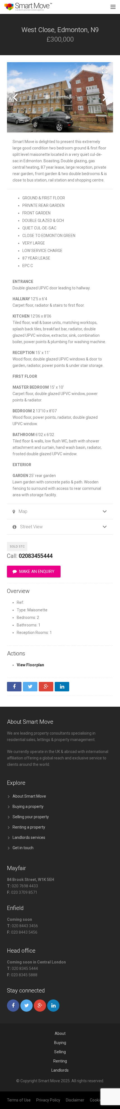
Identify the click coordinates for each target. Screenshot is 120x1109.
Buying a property (28, 806)
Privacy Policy (48, 1100)
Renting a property (29, 827)
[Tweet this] (30, 686)
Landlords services (29, 837)
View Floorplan (30, 665)
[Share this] (14, 686)
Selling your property (31, 817)
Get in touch (23, 848)
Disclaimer (75, 1100)
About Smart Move (29, 796)
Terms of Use (19, 1100)
